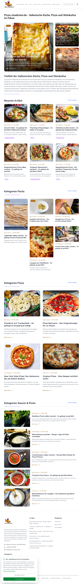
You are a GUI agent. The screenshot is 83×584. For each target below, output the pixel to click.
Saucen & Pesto (37, 4)
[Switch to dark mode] (77, 4)
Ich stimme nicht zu (19, 575)
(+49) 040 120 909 (11, 547)
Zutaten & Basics (56, 4)
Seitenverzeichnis (66, 578)
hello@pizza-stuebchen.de (13, 549)
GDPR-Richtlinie (45, 578)
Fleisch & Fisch (60, 138)
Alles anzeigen (72, 100)
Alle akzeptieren (19, 579)
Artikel (32, 518)
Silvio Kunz (58, 216)
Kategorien (8, 554)
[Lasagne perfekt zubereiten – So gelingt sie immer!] (28, 47)
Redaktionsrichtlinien (55, 578)
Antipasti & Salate (46, 4)
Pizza (26, 4)
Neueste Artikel (20, 4)
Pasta (30, 4)
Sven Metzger (33, 260)
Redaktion (58, 518)
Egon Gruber (7, 125)
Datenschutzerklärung (9, 571)
